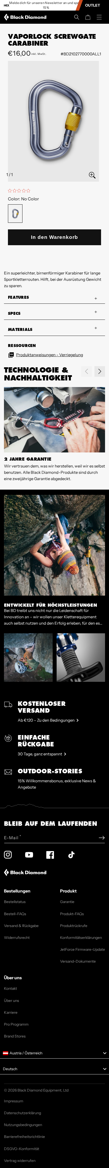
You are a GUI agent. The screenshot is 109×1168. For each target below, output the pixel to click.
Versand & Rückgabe (21, 925)
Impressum (13, 1101)
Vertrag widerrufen (19, 1160)
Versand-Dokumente (78, 961)
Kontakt (10, 988)
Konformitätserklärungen (81, 937)
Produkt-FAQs (72, 913)
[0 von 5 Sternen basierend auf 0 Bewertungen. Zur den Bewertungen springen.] (20, 190)
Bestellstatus (15, 901)
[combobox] (54, 1053)
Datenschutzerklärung (22, 1113)
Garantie (67, 901)
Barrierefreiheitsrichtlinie (24, 1136)
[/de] (26, 17)
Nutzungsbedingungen (23, 1124)
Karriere (10, 1012)
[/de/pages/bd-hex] (6, 5)
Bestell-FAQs (15, 913)
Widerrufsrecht (17, 937)
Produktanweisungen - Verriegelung (49, 354)
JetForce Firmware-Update (82, 949)
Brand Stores (15, 1036)
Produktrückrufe (73, 925)
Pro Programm (16, 1024)
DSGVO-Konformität (21, 1148)
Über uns (11, 1000)
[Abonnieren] (101, 837)
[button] (77, 17)
